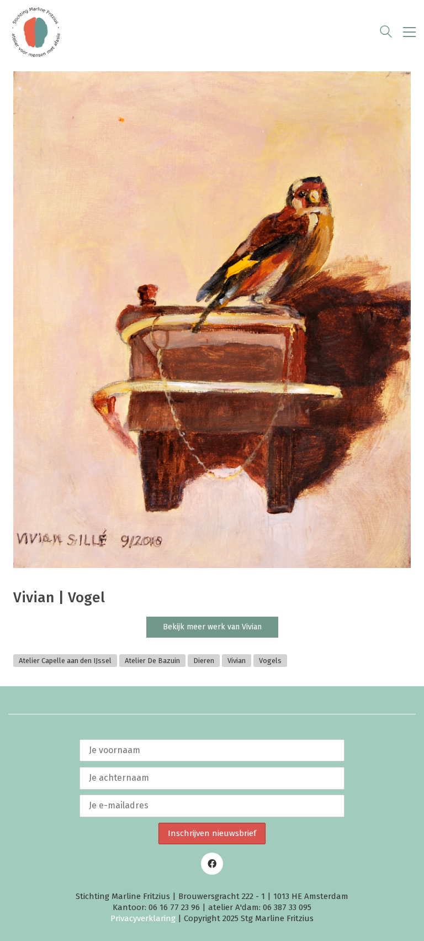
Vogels (270, 660)
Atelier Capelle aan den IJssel (65, 660)
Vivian (236, 660)
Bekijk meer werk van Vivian (212, 627)
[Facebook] (212, 864)
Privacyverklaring (143, 918)
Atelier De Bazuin (152, 660)
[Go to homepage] (35, 32)
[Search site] (386, 33)
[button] (409, 32)
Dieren (203, 660)
